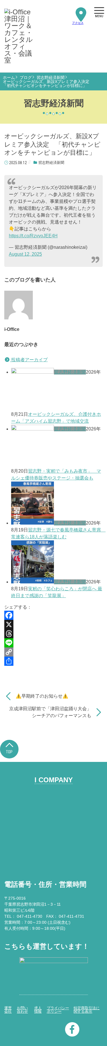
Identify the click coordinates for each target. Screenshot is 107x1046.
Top (9, 752)
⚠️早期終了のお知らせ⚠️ (42, 696)
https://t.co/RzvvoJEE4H (33, 235)
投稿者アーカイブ (29, 359)
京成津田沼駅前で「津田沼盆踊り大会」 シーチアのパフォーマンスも (50, 712)
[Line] (53, 642)
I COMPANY (54, 780)
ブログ (26, 77)
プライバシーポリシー (58, 1010)
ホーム (9, 77)
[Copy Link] (53, 652)
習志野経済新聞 (50, 77)
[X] (53, 624)
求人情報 (38, 1010)
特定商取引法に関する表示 (87, 1010)
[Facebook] (53, 615)
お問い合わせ (22, 1010)
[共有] (53, 661)
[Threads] (53, 633)
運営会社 (8, 1010)
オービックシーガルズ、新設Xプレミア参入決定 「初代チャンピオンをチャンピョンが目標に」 (48, 83)
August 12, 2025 (25, 254)
